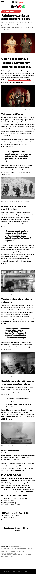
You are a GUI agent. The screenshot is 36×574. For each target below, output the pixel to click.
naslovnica (6, 551)
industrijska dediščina (25, 548)
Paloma (17, 73)
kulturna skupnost (8, 550)
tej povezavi (7, 455)
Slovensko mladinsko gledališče (12, 555)
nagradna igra (21, 550)
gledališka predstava (9, 548)
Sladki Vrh (21, 551)
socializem (28, 555)
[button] (2, 2)
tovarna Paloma (7, 556)
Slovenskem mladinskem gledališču (19, 80)
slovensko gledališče (9, 553)
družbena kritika (15, 546)
